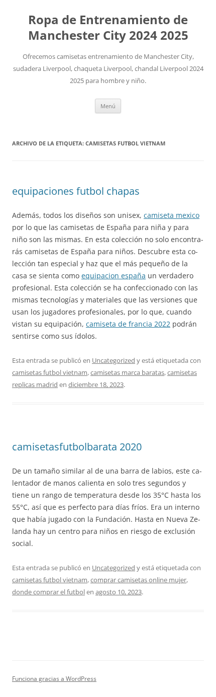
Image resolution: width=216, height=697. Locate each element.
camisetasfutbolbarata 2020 (77, 446)
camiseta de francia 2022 (128, 324)
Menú (108, 106)
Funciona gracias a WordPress (54, 678)
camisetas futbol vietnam (49, 372)
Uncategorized (113, 360)
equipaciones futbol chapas (76, 191)
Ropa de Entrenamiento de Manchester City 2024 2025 (108, 27)
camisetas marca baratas (127, 372)
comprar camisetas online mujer (138, 579)
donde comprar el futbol (48, 591)
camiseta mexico (171, 215)
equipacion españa (113, 275)
